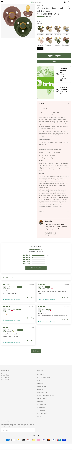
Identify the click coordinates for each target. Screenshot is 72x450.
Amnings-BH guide (41, 404)
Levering (39, 380)
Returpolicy (40, 383)
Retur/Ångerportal (41, 386)
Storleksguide (40, 401)
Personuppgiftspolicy (42, 413)
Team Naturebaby (41, 410)
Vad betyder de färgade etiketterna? (46, 395)
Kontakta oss (40, 374)
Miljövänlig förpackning (42, 398)
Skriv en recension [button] (36, 268)
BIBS (42, 5)
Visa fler (40, 48)
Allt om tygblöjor (41, 407)
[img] (6, 284)
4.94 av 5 (40, 249)
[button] (69, 2)
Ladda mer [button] (36, 351)
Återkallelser (40, 389)
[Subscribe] (33, 430)
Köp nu (54, 61)
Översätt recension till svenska (12, 299)
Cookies (39, 416)
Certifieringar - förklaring (43, 392)
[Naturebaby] (36, 2)
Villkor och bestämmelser (43, 377)
